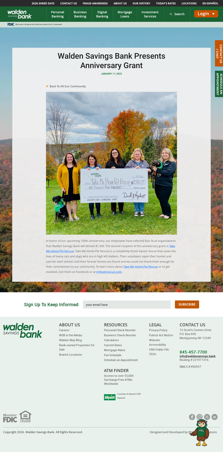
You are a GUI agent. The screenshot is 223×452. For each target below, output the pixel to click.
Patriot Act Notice (161, 335)
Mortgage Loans (125, 14)
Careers (64, 330)
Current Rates (113, 345)
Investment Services (150, 14)
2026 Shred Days (43, 3)
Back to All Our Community (68, 86)
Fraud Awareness (95, 3)
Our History (141, 3)
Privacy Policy (158, 330)
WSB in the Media (70, 335)
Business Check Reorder (120, 335)
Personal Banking (57, 14)
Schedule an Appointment (121, 360)
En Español (210, 3)
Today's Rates (166, 3)
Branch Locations (70, 354)
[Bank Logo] (20, 14)
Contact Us (68, 3)
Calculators (111, 340)
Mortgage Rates (114, 350)
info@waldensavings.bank (198, 356)
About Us (120, 3)
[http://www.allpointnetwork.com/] (110, 397)
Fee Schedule (112, 355)
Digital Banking (102, 14)
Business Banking (80, 14)
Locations (189, 3)
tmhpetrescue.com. (109, 272)
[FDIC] (17, 416)
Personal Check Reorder (120, 330)
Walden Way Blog (70, 340)
